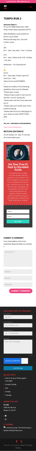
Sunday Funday (10, 384)
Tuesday (8, 395)
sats (6, 388)
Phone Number (8, 330)
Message (6, 338)
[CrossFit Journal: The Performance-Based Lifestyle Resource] (18, 430)
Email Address (9, 322)
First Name (8, 314)
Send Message (18, 368)
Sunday (7, 391)
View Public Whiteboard (12, 127)
